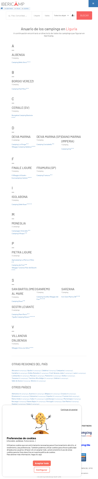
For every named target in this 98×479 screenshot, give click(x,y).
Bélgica (52, 394)
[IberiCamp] (44, 3)
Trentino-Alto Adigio (41, 378)
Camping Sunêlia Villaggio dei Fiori (47, 298)
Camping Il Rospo (18, 233)
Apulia (34, 370)
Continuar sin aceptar (69, 409)
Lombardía (20, 376)
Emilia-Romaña (38, 373)
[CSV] (81, 434)
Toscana (20, 378)
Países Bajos (36, 401)
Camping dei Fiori (18, 265)
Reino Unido (20, 399)
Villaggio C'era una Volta (21, 348)
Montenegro (72, 399)
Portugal (54, 401)
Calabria (49, 370)
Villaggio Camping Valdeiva (22, 147)
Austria (36, 394)
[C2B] (81, 445)
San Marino (70, 401)
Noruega (19, 401)
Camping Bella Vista (19, 62)
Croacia (68, 394)
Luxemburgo (54, 399)
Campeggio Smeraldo (20, 231)
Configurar (42, 469)
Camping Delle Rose (19, 204)
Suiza (32, 404)
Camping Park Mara (19, 89)
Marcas (37, 376)
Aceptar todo (42, 463)
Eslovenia (38, 396)
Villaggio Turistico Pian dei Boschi (24, 268)
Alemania (20, 394)
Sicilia (68, 376)
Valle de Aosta (21, 381)
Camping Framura (43, 175)
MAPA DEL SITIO (87, 468)
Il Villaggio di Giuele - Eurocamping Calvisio (20, 176)
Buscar (84, 15)
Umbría (61, 378)
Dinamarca (20, 396)
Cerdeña (19, 373)
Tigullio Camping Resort (21, 317)
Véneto (38, 381)
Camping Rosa (17, 301)
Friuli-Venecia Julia (60, 373)
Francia (71, 396)
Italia (37, 399)
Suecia (19, 404)
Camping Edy (66, 149)
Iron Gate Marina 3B (68, 297)
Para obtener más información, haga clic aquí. (24, 454)
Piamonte (53, 376)
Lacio (79, 373)
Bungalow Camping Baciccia (22, 115)
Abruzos (19, 370)
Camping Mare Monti (19, 314)
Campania (64, 370)
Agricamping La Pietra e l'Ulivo (23, 260)
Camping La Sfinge (19, 144)
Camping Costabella (44, 144)
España (54, 396)
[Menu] (93, 3)
